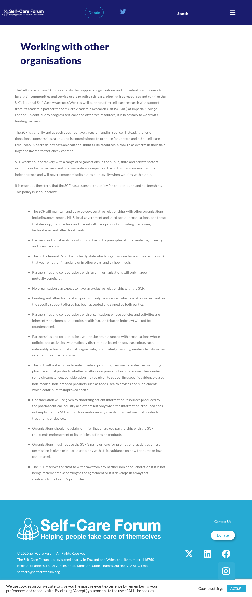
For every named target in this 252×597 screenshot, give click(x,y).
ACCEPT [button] (236, 588)
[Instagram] (226, 571)
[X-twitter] (189, 553)
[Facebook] (226, 553)
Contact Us (222, 521)
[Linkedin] (207, 553)
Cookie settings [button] (211, 588)
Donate (94, 12)
